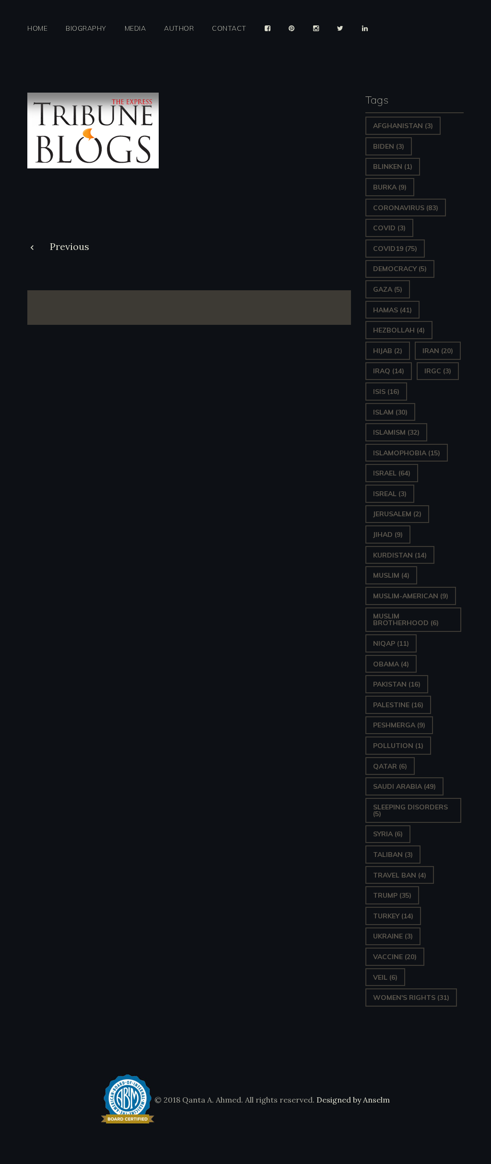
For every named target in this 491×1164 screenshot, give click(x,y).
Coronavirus (405, 207)
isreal (390, 493)
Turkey (393, 916)
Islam (390, 412)
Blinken (392, 166)
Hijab (387, 350)
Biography (86, 28)
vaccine (395, 956)
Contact (229, 28)
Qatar (390, 766)
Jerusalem (397, 514)
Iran (437, 350)
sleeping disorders (410, 810)
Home (37, 28)
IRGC (437, 371)
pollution (398, 745)
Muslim (391, 575)
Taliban (393, 854)
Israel (391, 473)
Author (179, 28)
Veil (385, 977)
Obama (391, 664)
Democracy (400, 268)
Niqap (391, 643)
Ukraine (393, 936)
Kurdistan (400, 555)
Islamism (396, 432)
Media (135, 28)
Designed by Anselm (352, 1100)
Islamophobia (406, 453)
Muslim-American (410, 596)
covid (389, 228)
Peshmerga (399, 725)
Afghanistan (403, 125)
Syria (388, 834)
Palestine (398, 705)
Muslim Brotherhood (406, 619)
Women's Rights (411, 997)
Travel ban (399, 875)
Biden (388, 146)
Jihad (388, 534)
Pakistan (397, 684)
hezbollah (399, 330)
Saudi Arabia (404, 786)
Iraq (388, 371)
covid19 (395, 248)
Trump (392, 895)
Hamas (392, 310)
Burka (390, 187)
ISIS (386, 391)
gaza (387, 289)
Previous (69, 246)
